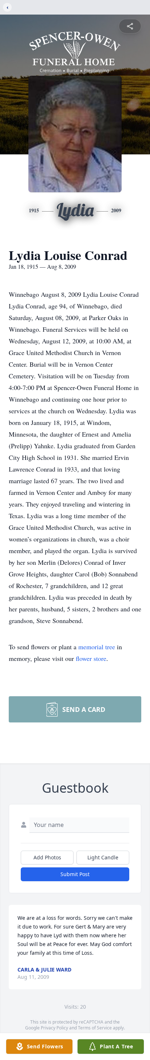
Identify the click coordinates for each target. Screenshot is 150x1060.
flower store (91, 658)
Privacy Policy (54, 1028)
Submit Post (75, 874)
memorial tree (96, 646)
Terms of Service (95, 1028)
